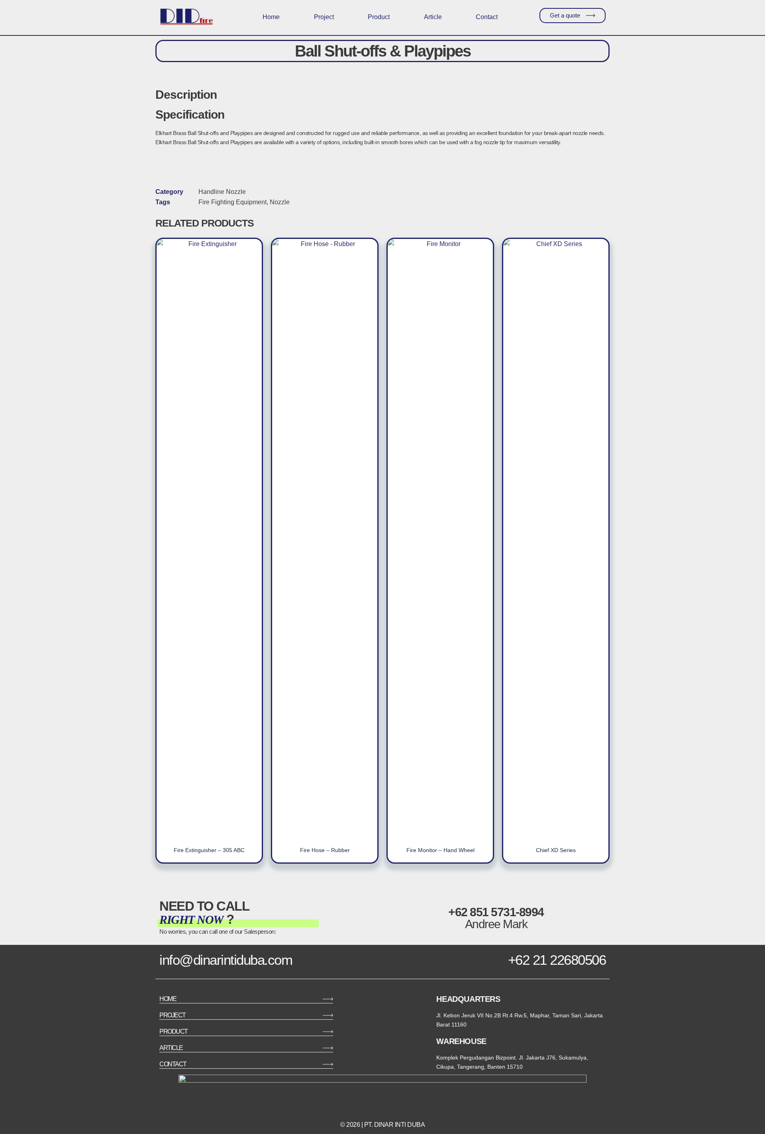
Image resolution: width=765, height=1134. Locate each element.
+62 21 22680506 (557, 960)
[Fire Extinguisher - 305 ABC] (209, 537)
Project (324, 17)
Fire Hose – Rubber (325, 850)
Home (271, 17)
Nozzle (280, 202)
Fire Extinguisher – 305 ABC (209, 850)
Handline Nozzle (222, 191)
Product (379, 17)
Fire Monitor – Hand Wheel (440, 850)
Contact (487, 17)
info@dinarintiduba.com (225, 960)
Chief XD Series (556, 850)
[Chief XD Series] (555, 537)
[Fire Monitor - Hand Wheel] (440, 537)
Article (433, 17)
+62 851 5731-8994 (496, 912)
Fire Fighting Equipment (232, 202)
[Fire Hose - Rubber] (324, 537)
